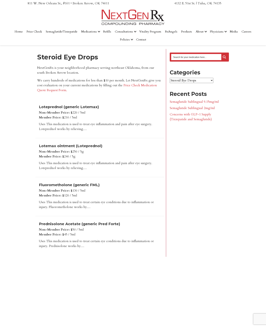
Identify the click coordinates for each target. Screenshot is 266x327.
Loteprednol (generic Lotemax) (69, 107)
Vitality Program (150, 32)
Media (234, 32)
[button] (99, 32)
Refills (107, 32)
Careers (246, 32)
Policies (125, 40)
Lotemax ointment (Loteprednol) (70, 146)
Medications (89, 32)
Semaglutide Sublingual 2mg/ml (192, 108)
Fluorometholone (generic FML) (69, 185)
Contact (141, 40)
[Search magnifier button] (224, 57)
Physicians (216, 32)
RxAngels (171, 32)
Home (19, 32)
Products (186, 32)
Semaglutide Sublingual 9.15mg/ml (194, 101)
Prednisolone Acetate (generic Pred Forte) (79, 224)
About (200, 32)
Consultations (124, 32)
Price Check (34, 32)
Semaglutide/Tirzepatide (61, 32)
